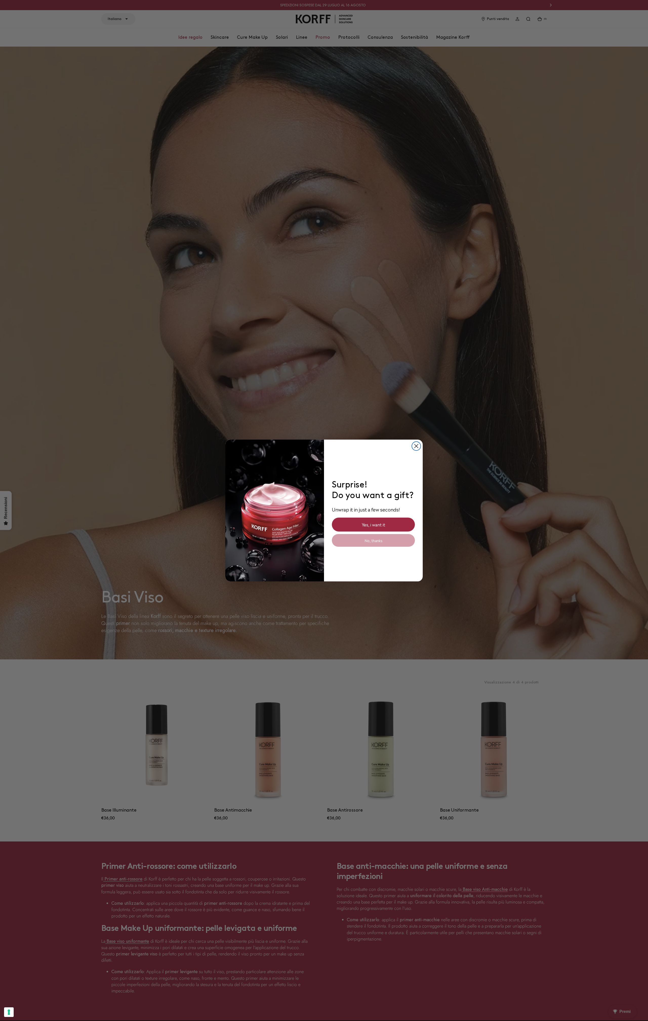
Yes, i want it (373, 524)
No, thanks (373, 540)
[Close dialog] (416, 446)
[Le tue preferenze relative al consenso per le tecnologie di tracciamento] (9, 1012)
